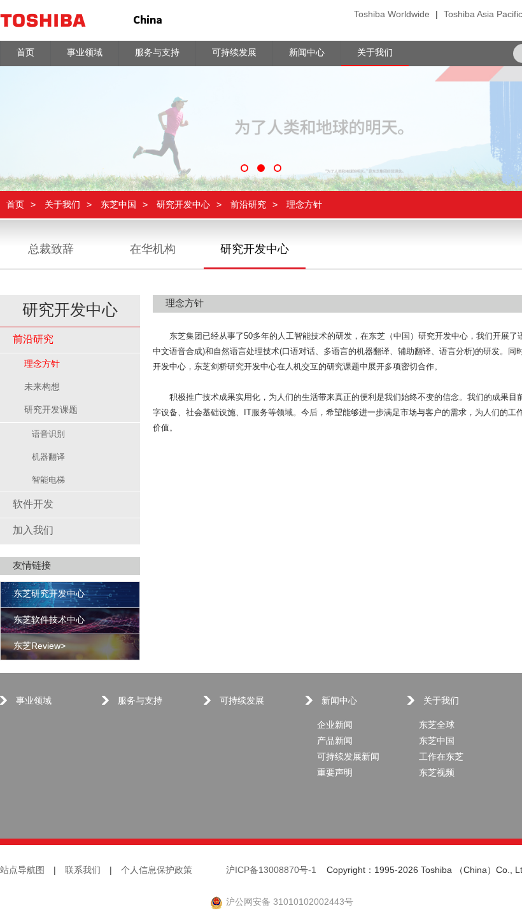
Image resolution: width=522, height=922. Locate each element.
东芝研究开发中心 (49, 594)
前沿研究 (248, 204)
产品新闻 (335, 741)
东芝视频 (437, 773)
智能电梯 (48, 480)
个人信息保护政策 (156, 871)
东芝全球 (437, 725)
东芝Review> (39, 646)
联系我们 (83, 871)
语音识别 (48, 434)
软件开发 (33, 504)
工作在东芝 (441, 757)
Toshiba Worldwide (392, 15)
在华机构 (153, 249)
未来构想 (42, 387)
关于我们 (62, 204)
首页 (15, 204)
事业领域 (34, 701)
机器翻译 (48, 457)
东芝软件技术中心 (49, 620)
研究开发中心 (183, 204)
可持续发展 (242, 701)
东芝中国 (118, 204)
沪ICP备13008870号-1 (271, 871)
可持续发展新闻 (348, 757)
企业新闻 (335, 725)
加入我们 (33, 530)
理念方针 (42, 364)
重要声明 (335, 773)
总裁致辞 (51, 249)
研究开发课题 (51, 410)
